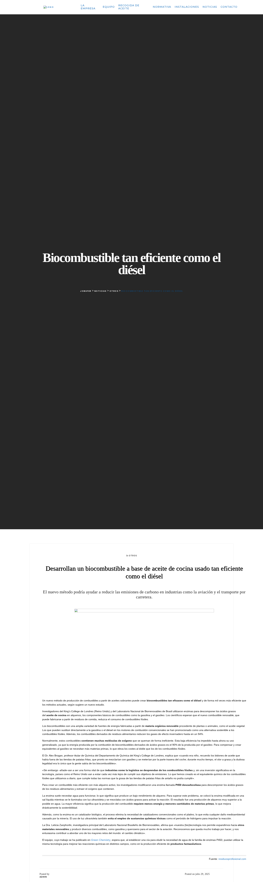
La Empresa (88, 7)
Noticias (210, 6)
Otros (133, 555)
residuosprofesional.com (232, 858)
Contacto (229, 6)
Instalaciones (187, 6)
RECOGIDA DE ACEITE (128, 7)
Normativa (162, 6)
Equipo (109, 6)
